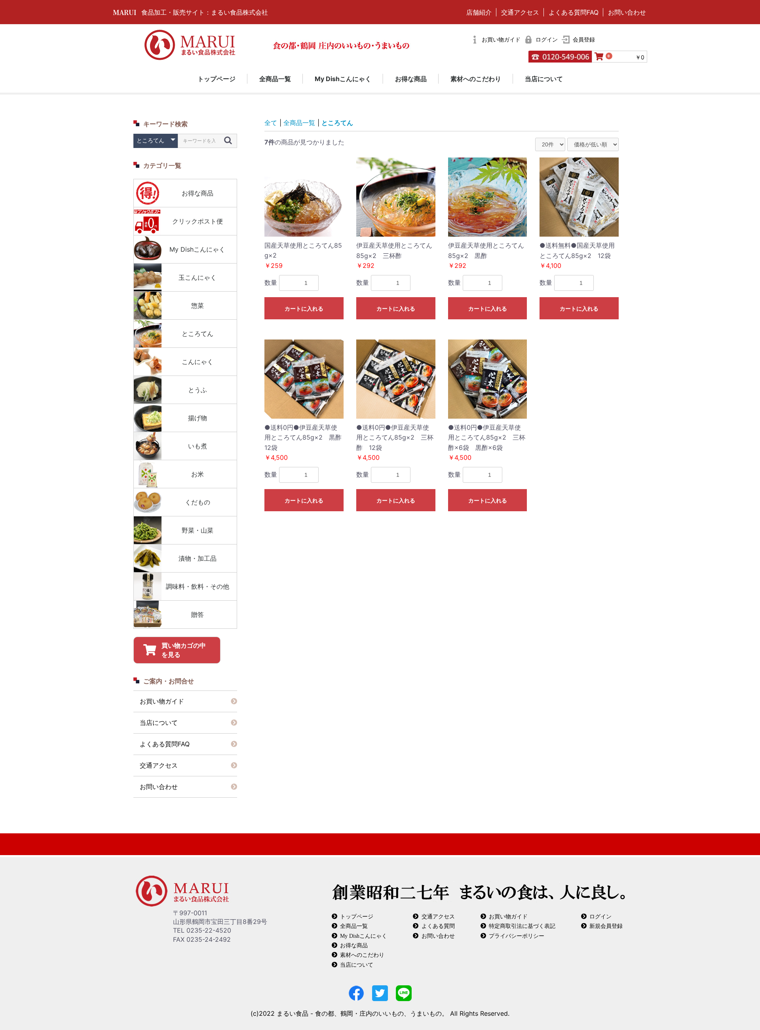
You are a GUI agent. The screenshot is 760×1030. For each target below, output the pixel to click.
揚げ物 (197, 418)
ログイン (600, 916)
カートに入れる (304, 308)
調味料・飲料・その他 (197, 586)
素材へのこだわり (475, 79)
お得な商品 (411, 79)
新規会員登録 (606, 926)
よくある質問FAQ (573, 12)
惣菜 (197, 305)
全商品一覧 (275, 79)
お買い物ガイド (162, 701)
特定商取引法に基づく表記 (522, 926)
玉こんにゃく (198, 277)
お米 (197, 474)
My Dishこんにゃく (343, 79)
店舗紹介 (479, 12)
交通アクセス (520, 12)
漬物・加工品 (198, 558)
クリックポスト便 (197, 221)
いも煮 (197, 446)
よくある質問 (438, 926)
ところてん (197, 334)
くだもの (197, 502)
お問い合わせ (627, 12)
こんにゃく (197, 362)
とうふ (197, 390)
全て (270, 123)
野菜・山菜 (197, 530)
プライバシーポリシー (516, 936)
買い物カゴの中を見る (184, 649)
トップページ (217, 79)
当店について (544, 79)
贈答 (197, 614)
